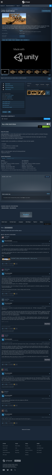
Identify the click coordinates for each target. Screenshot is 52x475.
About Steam (5, 445)
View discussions (6, 105)
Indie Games (8, 9)
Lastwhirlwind (22, 35)
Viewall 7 (48, 93)
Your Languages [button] (8, 227)
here (24, 197)
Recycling (17, 452)
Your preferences (13, 207)
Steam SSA (5, 448)
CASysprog (7, 236)
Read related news (6, 103)
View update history (6, 101)
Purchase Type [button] (13, 221)
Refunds (27, 454)
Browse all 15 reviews (26, 429)
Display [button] (41, 221)
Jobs (16, 448)
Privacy (26, 445)
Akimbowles (7, 269)
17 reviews (6, 270)
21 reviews (11, 300)
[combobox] (35, 6)
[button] (3, 5)
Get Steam (39, 445)
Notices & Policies (28, 450)
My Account (39, 452)
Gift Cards (5, 454)
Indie (9, 95)
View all (48, 193)
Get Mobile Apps (40, 448)
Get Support (39, 450)
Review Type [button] (4, 221)
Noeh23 (6, 369)
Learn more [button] (46, 118)
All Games (3, 9)
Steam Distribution (6, 452)
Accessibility (27, 448)
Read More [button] (47, 323)
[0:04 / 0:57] (26, 55)
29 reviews (6, 370)
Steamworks (5, 450)
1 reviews (6, 392)
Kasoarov (6, 391)
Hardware (17, 450)
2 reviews (6, 336)
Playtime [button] (35, 221)
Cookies (26, 452)
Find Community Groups (7, 107)
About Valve (17, 445)
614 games (6, 300)
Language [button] (21, 221)
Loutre (6, 410)
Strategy (12, 95)
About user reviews (5, 207)
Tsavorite (6, 335)
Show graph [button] (46, 224)
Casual (6, 95)
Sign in (2, 78)
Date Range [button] (28, 221)
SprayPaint (7, 299)
